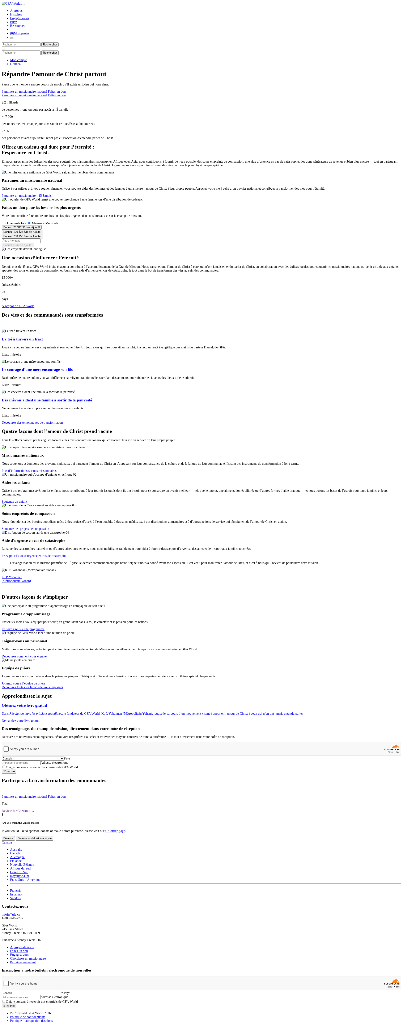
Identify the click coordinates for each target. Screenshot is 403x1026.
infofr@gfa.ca (11, 914)
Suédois (15, 898)
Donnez (15, 64)
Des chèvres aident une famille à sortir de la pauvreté (47, 400)
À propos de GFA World (18, 306)
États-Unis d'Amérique (25, 879)
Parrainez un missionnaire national (24, 91)
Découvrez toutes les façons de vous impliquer (32, 687)
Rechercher (50, 44)
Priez (13, 22)
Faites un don (57, 91)
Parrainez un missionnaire (26, 195)
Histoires (16, 14)
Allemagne (17, 857)
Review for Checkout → (18, 811)
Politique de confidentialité (27, 1017)
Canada (15, 853)
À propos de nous (22, 947)
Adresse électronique (54, 762)
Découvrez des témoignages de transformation (32, 422)
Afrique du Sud (20, 868)
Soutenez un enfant (14, 501)
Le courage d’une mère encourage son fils (37, 369)
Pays (67, 758)
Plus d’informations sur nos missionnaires (29, 470)
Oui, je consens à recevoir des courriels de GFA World (42, 767)
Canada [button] (7, 842)
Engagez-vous (19, 18)
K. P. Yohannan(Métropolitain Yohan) (16, 579)
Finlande (16, 861)
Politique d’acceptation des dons (31, 1020)
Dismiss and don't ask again (34, 838)
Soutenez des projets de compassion (25, 528)
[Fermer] (3, 49)
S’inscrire (9, 771)
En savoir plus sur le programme (23, 629)
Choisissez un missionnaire (28, 958)
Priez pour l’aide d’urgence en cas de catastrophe (34, 556)
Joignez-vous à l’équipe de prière (23, 683)
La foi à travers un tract (22, 339)
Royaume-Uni (19, 876)
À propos (16, 10)
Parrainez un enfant (23, 962)
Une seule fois (16, 223)
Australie (16, 849)
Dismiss (8, 838)
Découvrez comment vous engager (25, 656)
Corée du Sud (19, 872)
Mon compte (18, 60)
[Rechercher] (11, 38)
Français (15, 890)
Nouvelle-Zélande (22, 864)
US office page (115, 831)
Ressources (17, 25)
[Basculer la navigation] (23, 4)
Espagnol (16, 894)
